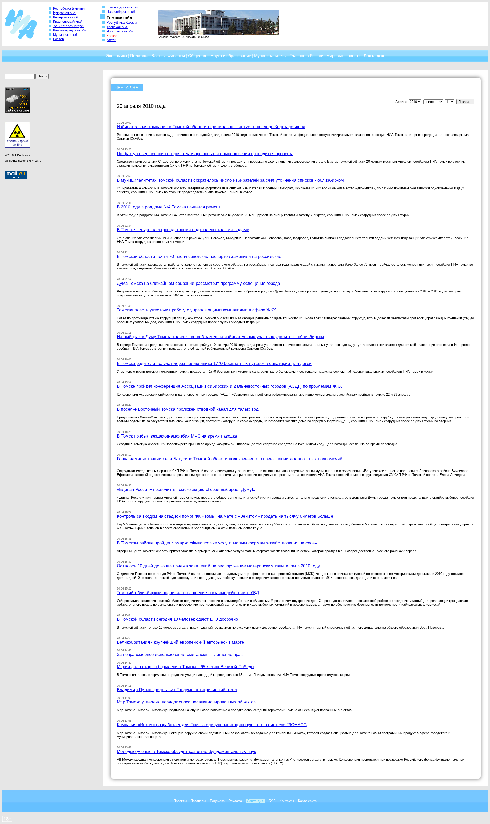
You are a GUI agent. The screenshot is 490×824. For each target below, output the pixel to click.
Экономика (116, 56)
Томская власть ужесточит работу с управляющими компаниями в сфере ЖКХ (196, 309)
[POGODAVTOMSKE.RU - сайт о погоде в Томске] (17, 111)
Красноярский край (67, 21)
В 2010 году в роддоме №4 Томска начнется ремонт (168, 206)
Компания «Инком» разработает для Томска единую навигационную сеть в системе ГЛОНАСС (212, 724)
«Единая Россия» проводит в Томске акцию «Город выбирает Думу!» (186, 489)
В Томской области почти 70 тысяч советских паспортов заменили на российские (199, 256)
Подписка (217, 801)
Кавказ (112, 36)
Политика (139, 56)
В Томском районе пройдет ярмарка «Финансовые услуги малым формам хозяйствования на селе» (217, 542)
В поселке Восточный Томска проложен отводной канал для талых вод (188, 409)
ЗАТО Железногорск (68, 26)
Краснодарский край (122, 7)
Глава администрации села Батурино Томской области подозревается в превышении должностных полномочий (229, 458)
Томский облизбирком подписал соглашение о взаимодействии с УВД (188, 592)
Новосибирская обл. (122, 12)
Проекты (180, 801)
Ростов (58, 39)
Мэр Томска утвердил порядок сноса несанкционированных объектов (186, 701)
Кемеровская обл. (67, 17)
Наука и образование (231, 56)
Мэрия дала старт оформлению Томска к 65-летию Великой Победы (185, 666)
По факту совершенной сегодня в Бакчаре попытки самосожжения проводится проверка (205, 153)
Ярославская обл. (120, 31)
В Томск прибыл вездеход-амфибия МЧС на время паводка (177, 436)
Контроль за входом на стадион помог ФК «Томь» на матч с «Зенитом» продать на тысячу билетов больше (225, 516)
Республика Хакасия (122, 23)
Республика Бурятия (69, 8)
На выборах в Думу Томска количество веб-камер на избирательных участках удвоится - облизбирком (220, 336)
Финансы (176, 56)
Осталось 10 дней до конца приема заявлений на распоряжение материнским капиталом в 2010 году (218, 565)
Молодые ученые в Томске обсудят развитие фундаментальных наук (186, 751)
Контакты (287, 801)
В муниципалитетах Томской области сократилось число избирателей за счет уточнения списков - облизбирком (230, 180)
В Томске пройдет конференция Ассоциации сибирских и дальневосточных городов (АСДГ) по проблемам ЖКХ (229, 386)
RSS (272, 801)
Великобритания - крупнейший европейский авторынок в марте (180, 642)
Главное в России (306, 56)
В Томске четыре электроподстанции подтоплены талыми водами (183, 229)
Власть (158, 56)
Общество (197, 56)
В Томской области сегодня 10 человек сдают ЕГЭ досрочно (177, 619)
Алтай (111, 40)
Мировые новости (343, 56)
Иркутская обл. (64, 13)
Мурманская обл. (66, 35)
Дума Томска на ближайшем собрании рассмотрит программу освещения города (198, 283)
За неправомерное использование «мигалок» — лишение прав (180, 654)
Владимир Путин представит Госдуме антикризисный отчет (177, 689)
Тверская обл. (117, 27)
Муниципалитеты (270, 56)
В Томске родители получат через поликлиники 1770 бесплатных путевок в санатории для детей (214, 363)
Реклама (235, 801)
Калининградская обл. (70, 30)
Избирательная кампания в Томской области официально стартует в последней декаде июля (211, 126)
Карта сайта (307, 801)
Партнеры (198, 801)
